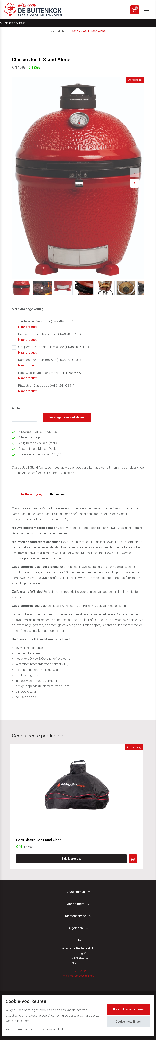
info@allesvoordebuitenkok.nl (78, 975)
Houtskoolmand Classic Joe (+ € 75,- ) (49, 337)
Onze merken (75, 892)
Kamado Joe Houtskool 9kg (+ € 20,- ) (49, 362)
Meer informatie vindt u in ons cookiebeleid (34, 1029)
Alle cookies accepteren (128, 1009)
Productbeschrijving (29, 494)
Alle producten (57, 31)
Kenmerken (58, 494)
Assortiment (75, 904)
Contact (78, 940)
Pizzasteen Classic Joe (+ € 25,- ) (46, 388)
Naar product (27, 327)
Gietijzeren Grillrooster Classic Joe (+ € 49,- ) (53, 349)
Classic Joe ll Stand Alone (88, 31)
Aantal (16, 408)
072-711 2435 (78, 970)
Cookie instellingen (129, 1021)
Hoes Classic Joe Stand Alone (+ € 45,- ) (51, 375)
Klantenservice (75, 916)
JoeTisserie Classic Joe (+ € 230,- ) (47, 324)
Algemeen (76, 928)
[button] (134, 172)
